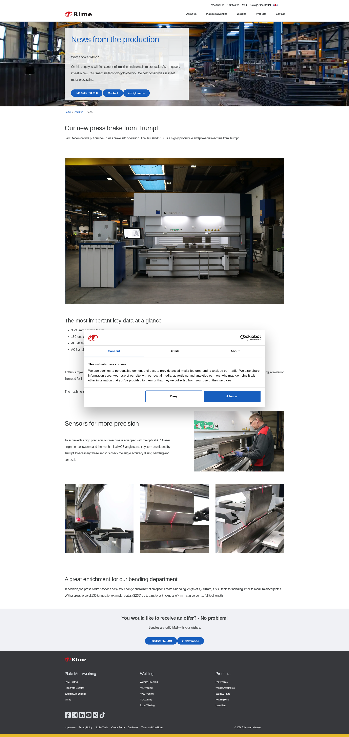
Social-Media (101, 727)
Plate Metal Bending (74, 688)
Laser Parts (220, 705)
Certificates (233, 4)
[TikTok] (102, 714)
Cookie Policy (118, 727)
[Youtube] (88, 714)
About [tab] (235, 351)
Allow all (232, 396)
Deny (174, 396)
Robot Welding (147, 705)
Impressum (70, 727)
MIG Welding (146, 688)
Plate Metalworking (216, 13)
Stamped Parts (222, 693)
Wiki (244, 4)
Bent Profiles (221, 682)
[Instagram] (74, 714)
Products (261, 13)
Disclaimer (133, 727)
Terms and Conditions (152, 727)
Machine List (217, 4)
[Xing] (95, 714)
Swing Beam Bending (75, 693)
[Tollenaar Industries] (78, 14)
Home (68, 112)
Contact (280, 13)
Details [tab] (175, 351)
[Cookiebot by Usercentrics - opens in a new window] (243, 338)
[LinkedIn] (82, 714)
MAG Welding (146, 693)
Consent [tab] (114, 351)
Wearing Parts (222, 699)
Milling (68, 699)
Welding (241, 13)
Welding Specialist (149, 682)
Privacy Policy (85, 727)
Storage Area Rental (260, 4)
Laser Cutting (71, 682)
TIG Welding (146, 699)
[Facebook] (68, 714)
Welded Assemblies (225, 688)
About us (191, 13)
